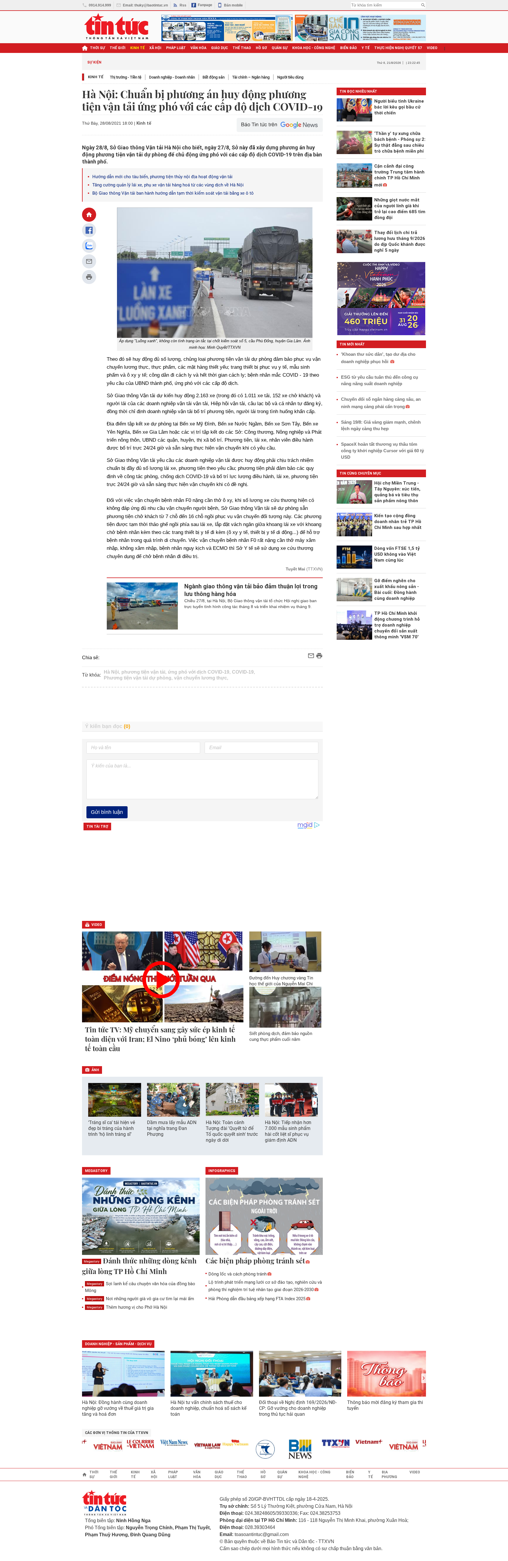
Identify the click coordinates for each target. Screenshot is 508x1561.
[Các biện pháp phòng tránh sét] (264, 1217)
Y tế (366, 48)
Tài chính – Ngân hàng (251, 77)
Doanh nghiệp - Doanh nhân (172, 77)
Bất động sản (214, 77)
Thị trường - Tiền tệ (125, 77)
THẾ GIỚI (118, 48)
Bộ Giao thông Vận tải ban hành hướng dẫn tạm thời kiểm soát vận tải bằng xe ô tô (173, 193)
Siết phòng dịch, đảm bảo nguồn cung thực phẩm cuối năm (280, 1036)
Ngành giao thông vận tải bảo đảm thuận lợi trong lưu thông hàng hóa (250, 590)
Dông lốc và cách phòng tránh (237, 1274)
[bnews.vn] (279, 1449)
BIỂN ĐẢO (348, 48)
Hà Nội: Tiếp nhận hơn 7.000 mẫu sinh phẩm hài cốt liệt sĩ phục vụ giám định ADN (288, 1131)
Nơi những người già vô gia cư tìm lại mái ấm (140, 1298)
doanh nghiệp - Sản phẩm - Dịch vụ (118, 1344)
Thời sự (97, 48)
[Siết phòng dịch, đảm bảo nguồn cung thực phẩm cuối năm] (285, 1007)
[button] (314, 1103)
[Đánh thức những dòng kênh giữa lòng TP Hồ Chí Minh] (141, 1217)
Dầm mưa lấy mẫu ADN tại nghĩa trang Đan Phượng (171, 1128)
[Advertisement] (203, 704)
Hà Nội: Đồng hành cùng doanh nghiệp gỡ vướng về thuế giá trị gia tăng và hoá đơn (118, 1408)
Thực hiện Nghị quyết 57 (398, 48)
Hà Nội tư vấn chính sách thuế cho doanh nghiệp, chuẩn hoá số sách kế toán (208, 1408)
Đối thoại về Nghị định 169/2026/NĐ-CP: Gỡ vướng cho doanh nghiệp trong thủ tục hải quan (298, 1408)
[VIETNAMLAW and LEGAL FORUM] (184, 1446)
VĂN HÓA (198, 48)
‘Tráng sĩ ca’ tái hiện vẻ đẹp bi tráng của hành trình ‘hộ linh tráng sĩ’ (111, 1128)
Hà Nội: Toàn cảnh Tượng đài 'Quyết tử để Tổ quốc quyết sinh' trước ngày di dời (232, 1131)
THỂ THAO (242, 48)
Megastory (91, 1261)
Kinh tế (95, 77)
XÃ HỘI (155, 48)
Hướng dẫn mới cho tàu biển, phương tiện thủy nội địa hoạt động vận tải (162, 176)
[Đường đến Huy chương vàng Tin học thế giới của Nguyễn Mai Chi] (285, 951)
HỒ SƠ (261, 48)
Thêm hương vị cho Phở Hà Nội (127, 1307)
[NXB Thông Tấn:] (245, 1449)
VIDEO (432, 48)
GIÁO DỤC (219, 48)
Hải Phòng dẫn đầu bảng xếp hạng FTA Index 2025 (256, 1298)
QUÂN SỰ (280, 48)
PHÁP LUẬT (176, 48)
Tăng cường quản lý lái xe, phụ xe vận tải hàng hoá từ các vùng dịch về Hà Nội (168, 185)
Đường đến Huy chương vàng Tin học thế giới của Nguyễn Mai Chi (281, 980)
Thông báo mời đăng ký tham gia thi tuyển (385, 1405)
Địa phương (389, 1474)
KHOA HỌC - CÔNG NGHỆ (313, 48)
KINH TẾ (137, 48)
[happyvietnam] (211, 1443)
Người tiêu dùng (290, 77)
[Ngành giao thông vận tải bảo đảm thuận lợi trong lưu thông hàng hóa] (142, 606)
